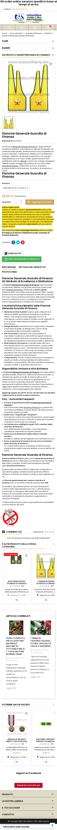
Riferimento (7, 141)
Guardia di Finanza (29, 146)
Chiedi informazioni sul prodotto (21, 259)
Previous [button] (47, 615)
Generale (16, 146)
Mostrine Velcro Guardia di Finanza (17, 582)
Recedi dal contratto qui (28, 785)
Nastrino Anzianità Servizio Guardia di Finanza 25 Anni (46, 741)
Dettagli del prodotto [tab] (32, 267)
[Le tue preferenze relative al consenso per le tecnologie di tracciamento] (52, 825)
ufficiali (23, 161)
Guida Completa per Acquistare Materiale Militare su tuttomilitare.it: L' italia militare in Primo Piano (15, 646)
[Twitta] (18, 242)
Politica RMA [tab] (9, 271)
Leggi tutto (11, 688)
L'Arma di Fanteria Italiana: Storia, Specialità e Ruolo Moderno (40, 642)
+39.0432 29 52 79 (19, 9)
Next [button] (51, 615)
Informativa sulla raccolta (16, 826)
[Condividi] (13, 242)
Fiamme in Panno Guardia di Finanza (46, 582)
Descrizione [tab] (9, 267)
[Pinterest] (23, 242)
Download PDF (12, 253)
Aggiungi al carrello (39, 202)
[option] (16, 657)
